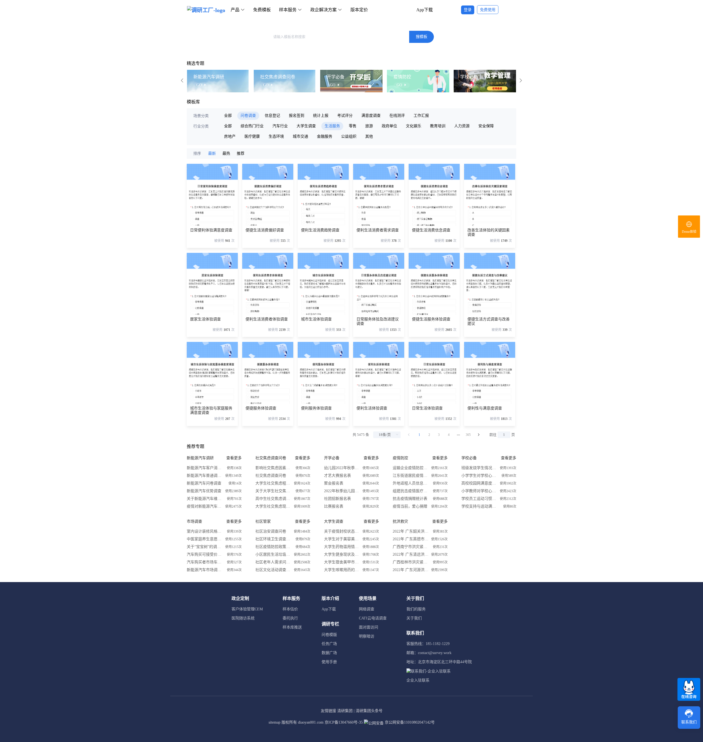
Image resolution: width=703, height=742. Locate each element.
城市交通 (300, 136)
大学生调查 (306, 126)
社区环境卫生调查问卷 (273, 539)
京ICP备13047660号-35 (344, 722)
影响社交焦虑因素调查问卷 (273, 468)
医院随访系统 (243, 618)
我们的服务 (416, 609)
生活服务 (332, 126)
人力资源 (462, 126)
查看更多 (234, 458)
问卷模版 (329, 635)
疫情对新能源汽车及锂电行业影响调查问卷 (204, 506)
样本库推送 (292, 627)
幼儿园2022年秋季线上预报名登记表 (342, 468)
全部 (228, 115)
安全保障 (486, 126)
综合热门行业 (252, 126)
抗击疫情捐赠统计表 (410, 499)
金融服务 (324, 136)
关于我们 (414, 618)
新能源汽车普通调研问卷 (204, 476)
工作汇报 (421, 115)
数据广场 (329, 653)
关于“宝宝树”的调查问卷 (204, 547)
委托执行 (290, 618)
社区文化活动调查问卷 (273, 570)
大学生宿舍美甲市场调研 (342, 562)
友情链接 (328, 711)
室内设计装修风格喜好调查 (204, 531)
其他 (369, 136)
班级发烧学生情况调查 (479, 468)
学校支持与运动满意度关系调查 (479, 506)
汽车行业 (280, 126)
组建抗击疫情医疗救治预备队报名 (410, 491)
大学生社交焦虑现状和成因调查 (273, 506)
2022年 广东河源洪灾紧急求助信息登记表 (410, 570)
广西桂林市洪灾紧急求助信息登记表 (410, 562)
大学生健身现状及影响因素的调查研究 (342, 554)
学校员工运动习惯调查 (479, 499)
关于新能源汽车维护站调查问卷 (204, 499)
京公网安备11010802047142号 (409, 722)
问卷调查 (248, 115)
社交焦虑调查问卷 (270, 476)
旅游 (369, 126)
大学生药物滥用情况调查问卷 (342, 547)
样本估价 (290, 609)
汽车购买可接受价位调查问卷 (204, 554)
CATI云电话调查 (373, 618)
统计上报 (320, 115)
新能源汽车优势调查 (204, 491)
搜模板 (421, 37)
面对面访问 (368, 627)
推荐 (240, 153)
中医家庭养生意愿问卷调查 (204, 539)
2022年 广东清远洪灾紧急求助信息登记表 (410, 554)
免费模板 (262, 9)
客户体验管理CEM (247, 609)
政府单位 (389, 126)
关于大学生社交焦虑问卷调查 (273, 491)
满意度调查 (371, 115)
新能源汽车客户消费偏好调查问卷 (204, 468)
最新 (212, 153)
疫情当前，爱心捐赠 (410, 506)
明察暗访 (366, 636)
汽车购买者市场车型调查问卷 (204, 562)
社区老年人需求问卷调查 (273, 562)
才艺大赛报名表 (337, 476)
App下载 (424, 9)
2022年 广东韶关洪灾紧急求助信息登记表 (410, 531)
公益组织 (348, 136)
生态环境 (276, 136)
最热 (226, 153)
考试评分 (345, 115)
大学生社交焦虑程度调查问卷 (273, 483)
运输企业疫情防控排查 (410, 468)
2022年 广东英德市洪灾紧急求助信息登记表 (410, 539)
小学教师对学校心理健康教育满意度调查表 (479, 491)
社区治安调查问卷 (270, 531)
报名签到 (296, 115)
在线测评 (397, 115)
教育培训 (437, 126)
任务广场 (329, 644)
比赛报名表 (333, 506)
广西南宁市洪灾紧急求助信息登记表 (410, 547)
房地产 (230, 136)
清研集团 (345, 711)
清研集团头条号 (369, 711)
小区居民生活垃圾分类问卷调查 (273, 554)
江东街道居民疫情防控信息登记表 (410, 476)
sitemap (274, 722)
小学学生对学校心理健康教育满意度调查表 (479, 476)
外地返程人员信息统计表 (410, 483)
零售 (352, 126)
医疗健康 (252, 136)
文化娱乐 (413, 126)
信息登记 (272, 115)
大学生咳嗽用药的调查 (342, 570)
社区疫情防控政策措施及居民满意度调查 (273, 547)
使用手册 (329, 662)
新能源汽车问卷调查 (204, 483)
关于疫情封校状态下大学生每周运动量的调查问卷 (342, 531)
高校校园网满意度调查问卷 (479, 483)
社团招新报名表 (337, 499)
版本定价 (359, 9)
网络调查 (366, 609)
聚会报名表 (333, 483)
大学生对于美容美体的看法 (342, 539)
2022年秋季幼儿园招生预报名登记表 (342, 491)
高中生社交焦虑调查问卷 (273, 499)
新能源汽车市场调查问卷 (204, 570)
